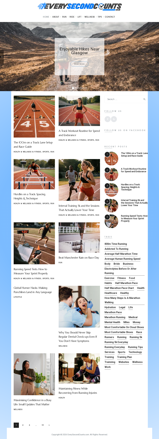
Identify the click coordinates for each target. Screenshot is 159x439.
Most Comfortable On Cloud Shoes (124, 327)
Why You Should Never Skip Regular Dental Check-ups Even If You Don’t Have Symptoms (78, 337)
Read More (79, 64)
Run (52, 152)
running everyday (115, 347)
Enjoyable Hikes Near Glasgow (79, 51)
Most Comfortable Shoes (119, 332)
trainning (110, 362)
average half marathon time (121, 253)
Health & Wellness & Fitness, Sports (31, 152)
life (130, 307)
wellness (137, 362)
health (140, 288)
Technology (135, 352)
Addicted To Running (116, 248)
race (139, 332)
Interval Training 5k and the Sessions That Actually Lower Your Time (134, 203)
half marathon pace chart (119, 288)
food (132, 278)
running (121, 337)
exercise (109, 278)
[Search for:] (126, 99)
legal (122, 307)
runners (109, 337)
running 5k (136, 337)
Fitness (122, 278)
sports (121, 352)
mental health (112, 322)
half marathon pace (126, 283)
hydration (110, 307)
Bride (117, 263)
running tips (135, 347)
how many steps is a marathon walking (122, 300)
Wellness (63, 346)
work (108, 367)
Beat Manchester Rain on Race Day (79, 257)
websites (124, 362)
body (107, 263)
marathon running (115, 317)
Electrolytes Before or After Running (121, 271)
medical (133, 317)
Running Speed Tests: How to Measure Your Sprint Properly (134, 218)
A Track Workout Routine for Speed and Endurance (133, 170)
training (109, 357)
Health (62, 398)
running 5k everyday (116, 342)
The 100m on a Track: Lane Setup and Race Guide (134, 154)
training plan (124, 357)
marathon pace (113, 312)
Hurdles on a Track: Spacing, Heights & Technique (130, 187)
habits (108, 283)
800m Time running (116, 243)
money (136, 322)
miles (126, 322)
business (128, 263)
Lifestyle (18, 297)
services (110, 352)
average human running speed (122, 258)
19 (43, 424)
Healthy (124, 293)
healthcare (111, 293)
